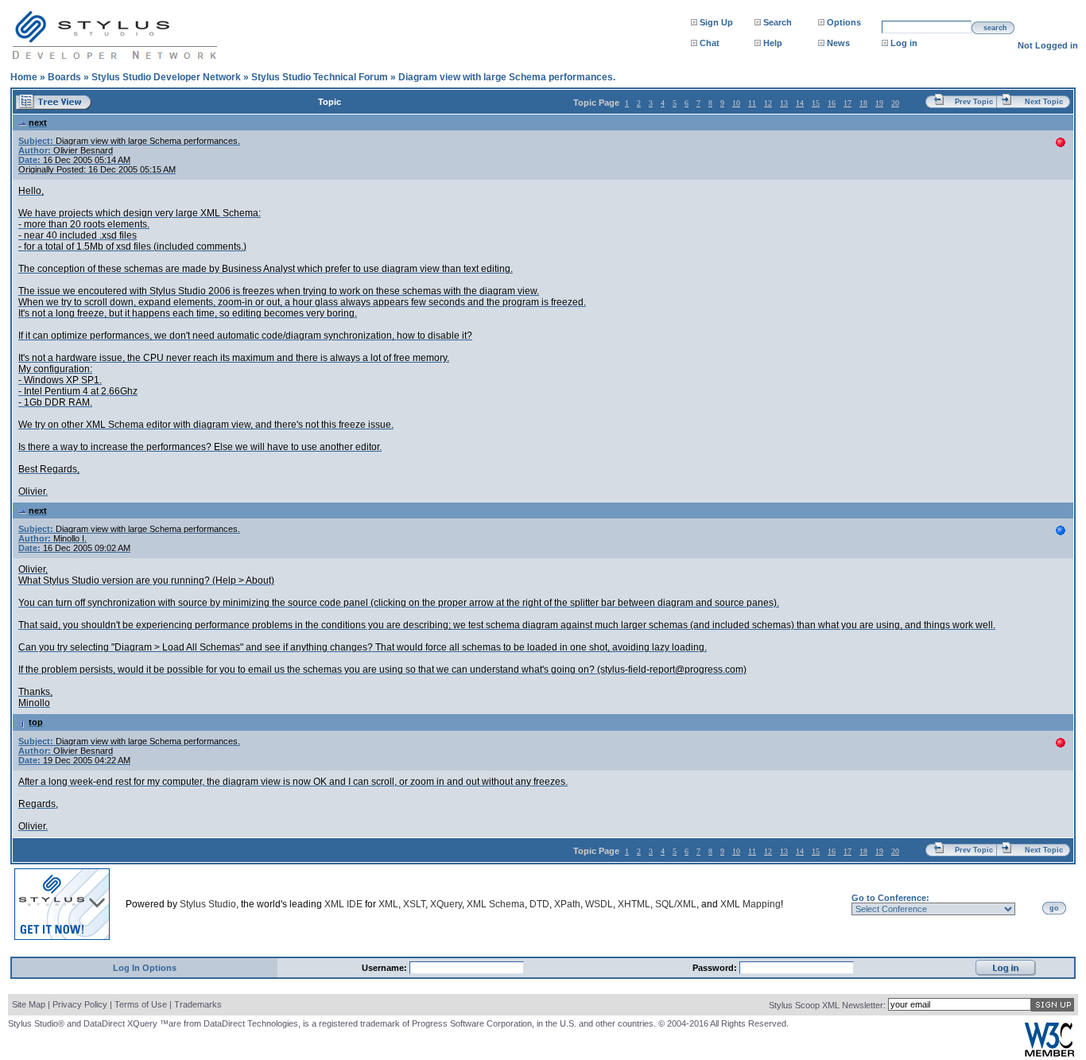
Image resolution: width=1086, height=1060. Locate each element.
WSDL (599, 904)
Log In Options (144, 968)
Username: (385, 968)
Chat (709, 43)
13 (784, 103)
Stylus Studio (208, 904)
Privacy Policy (79, 1004)
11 (752, 103)
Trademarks (198, 1004)
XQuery (446, 904)
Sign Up (716, 22)
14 (800, 103)
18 (863, 103)
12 (768, 103)
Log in (903, 43)
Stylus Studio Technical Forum (319, 77)
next (38, 122)
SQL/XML (675, 904)
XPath (567, 904)
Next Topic (1044, 102)
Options (844, 22)
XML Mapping (750, 904)
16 (832, 103)
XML (388, 904)
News (838, 43)
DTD (539, 904)
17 (847, 103)
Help (772, 43)
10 (736, 103)
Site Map (28, 1004)
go (1054, 908)
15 (816, 103)
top (36, 722)
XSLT (414, 904)
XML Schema (496, 904)
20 (895, 103)
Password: (715, 968)
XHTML (634, 904)
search (995, 28)
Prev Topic (974, 102)
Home (23, 77)
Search (777, 22)
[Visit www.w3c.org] (1049, 1053)
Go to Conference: (890, 898)
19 (879, 103)
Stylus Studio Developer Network (166, 77)
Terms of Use (140, 1004)
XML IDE (343, 904)
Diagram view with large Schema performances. (506, 77)
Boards (64, 77)
